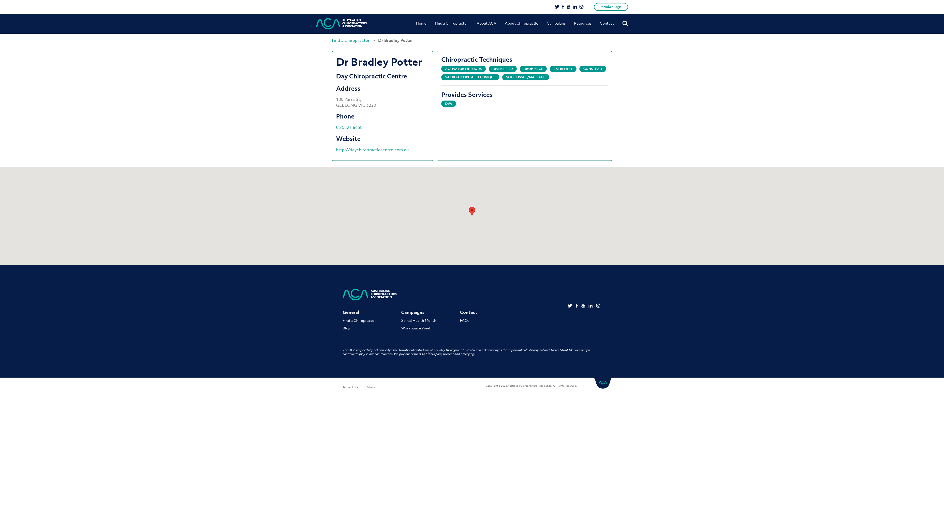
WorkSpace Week (416, 327)
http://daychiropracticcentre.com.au (372, 149)
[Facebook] (563, 7)
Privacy (371, 387)
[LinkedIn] (575, 7)
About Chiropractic (521, 23)
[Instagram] (581, 7)
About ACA (486, 23)
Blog (346, 327)
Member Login (611, 7)
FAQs (464, 320)
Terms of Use (350, 387)
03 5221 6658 (349, 127)
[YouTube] (568, 7)
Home (421, 23)
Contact (607, 23)
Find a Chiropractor (451, 23)
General (351, 312)
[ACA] (341, 23)
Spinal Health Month (418, 320)
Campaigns (556, 23)
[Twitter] (557, 7)
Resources (582, 23)
